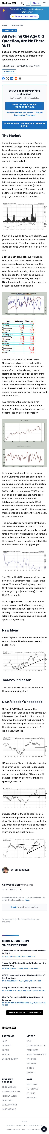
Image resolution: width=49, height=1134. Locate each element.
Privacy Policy (36, 1126)
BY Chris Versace (10, 981)
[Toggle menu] (44, 3)
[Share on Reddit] (16, 78)
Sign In (36, 3)
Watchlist (32, 1098)
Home (4, 25)
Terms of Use (22, 1126)
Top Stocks (32, 1089)
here (27, 900)
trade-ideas (16, 25)
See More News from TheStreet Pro (24, 1012)
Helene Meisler (8, 66)
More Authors (9, 1109)
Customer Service (35, 1130)
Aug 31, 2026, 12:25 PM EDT (30, 981)
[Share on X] (7, 78)
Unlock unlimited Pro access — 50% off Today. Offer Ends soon (24, 114)
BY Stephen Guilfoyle (12, 991)
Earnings (31, 1072)
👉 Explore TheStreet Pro (24, 16)
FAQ (23, 1130)
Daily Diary (32, 1084)
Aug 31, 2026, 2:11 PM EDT (24, 956)
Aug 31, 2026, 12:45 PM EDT (29, 969)
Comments (9, 71)
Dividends (31, 1063)
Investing (31, 1059)
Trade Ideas (32, 1050)
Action (5, 1050)
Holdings (6, 1046)
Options (30, 1068)
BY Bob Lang (7, 956)
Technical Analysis (36, 1046)
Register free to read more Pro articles (24, 105)
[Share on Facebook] (3, 78)
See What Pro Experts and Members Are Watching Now (26, 10)
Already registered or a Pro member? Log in (24, 125)
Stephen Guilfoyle (11, 1091)
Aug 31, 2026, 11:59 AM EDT (34, 991)
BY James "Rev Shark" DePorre (15, 1003)
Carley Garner (9, 1105)
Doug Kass (7, 1100)
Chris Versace (9, 1087)
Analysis (6, 1055)
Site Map (10, 1126)
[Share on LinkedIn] (11, 78)
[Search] (22, 3)
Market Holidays (13, 1130)
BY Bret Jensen (9, 969)
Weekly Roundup (10, 1059)
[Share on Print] (20, 78)
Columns (31, 1093)
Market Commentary (37, 1055)
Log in (14, 907)
